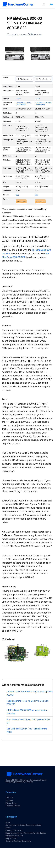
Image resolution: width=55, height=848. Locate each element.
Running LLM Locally (14, 830)
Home (8, 822)
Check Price (21, 201)
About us (9, 798)
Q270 (18, 98)
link (17, 195)
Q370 (37, 98)
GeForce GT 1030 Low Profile (23, 104)
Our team (9, 800)
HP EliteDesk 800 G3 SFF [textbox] (25, 79)
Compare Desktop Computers (18, 841)
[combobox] (24, 79)
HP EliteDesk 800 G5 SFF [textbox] (44, 79)
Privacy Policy (11, 803)
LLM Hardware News (14, 836)
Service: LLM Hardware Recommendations (23, 825)
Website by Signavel (24, 782)
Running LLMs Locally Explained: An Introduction (26, 833)
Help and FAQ (11, 838)
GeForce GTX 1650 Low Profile (43, 104)
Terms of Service (13, 806)
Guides (8, 828)
